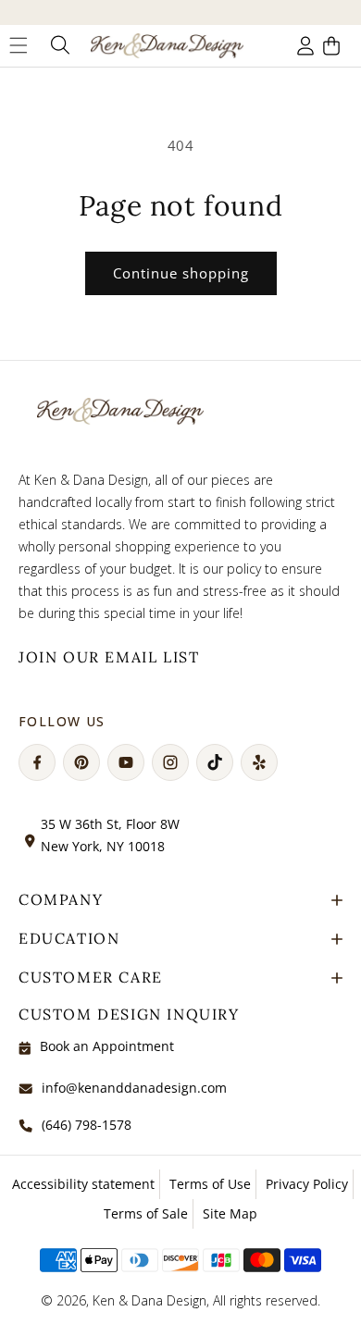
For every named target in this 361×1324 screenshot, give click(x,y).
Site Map (230, 1213)
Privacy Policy (307, 1184)
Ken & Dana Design (149, 1300)
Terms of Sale (146, 1213)
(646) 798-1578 (86, 1124)
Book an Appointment (107, 1046)
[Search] (58, 45)
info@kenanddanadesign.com (134, 1087)
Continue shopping (181, 273)
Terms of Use (210, 1184)
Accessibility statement (83, 1184)
